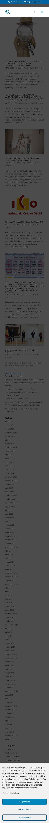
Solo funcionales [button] (24, 810)
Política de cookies (11, 793)
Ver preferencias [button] (24, 817)
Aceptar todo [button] (24, 802)
